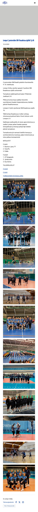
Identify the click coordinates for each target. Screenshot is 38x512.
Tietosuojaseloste (8, 502)
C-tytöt (5, 172)
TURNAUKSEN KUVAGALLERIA (13, 176)
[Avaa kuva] (19, 189)
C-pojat (5, 169)
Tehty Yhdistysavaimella (9, 505)
